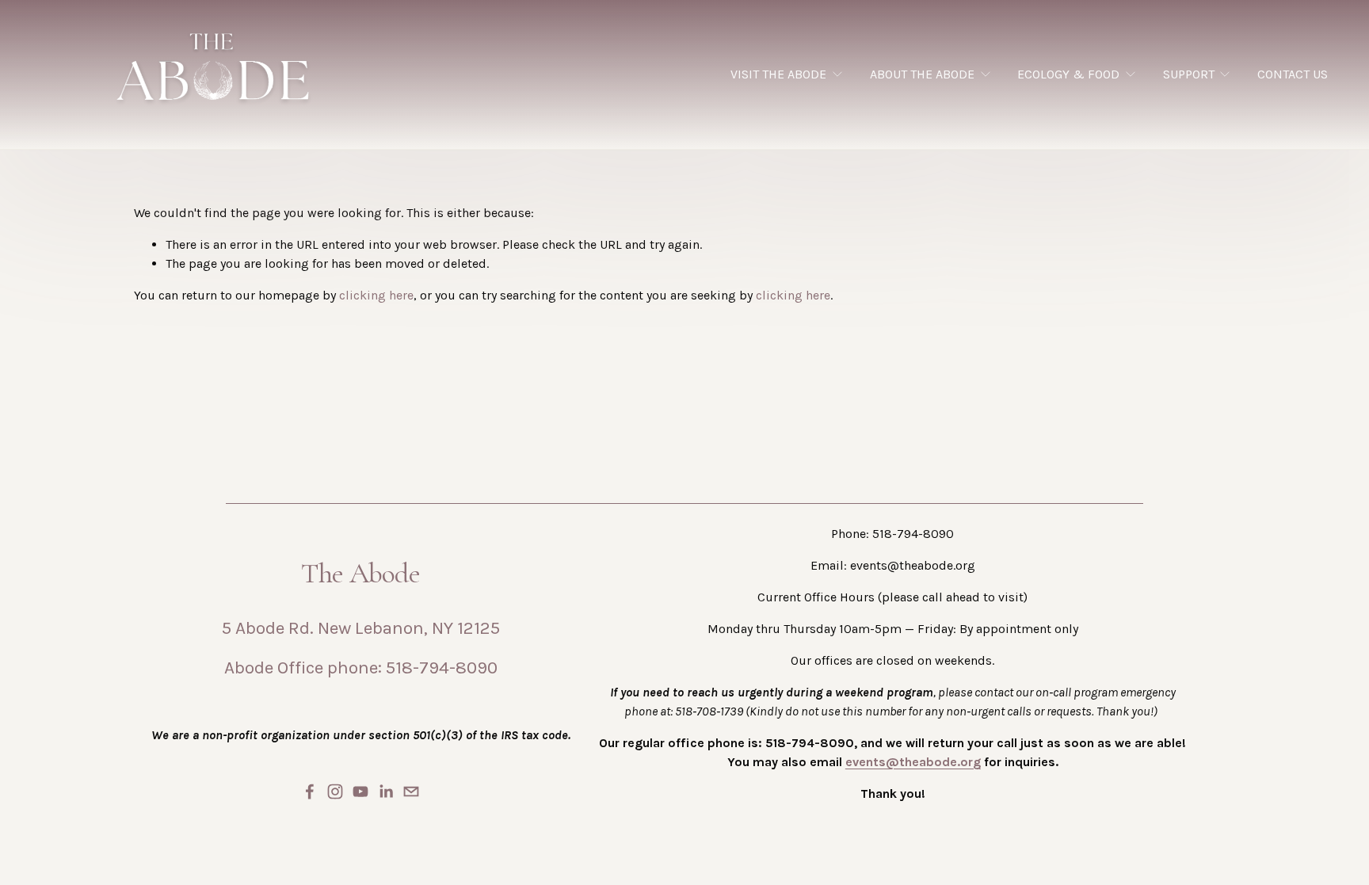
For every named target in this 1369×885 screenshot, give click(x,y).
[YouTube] (360, 791)
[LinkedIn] (386, 791)
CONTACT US (1292, 74)
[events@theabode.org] (411, 791)
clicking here (376, 295)
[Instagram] (335, 791)
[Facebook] (310, 791)
